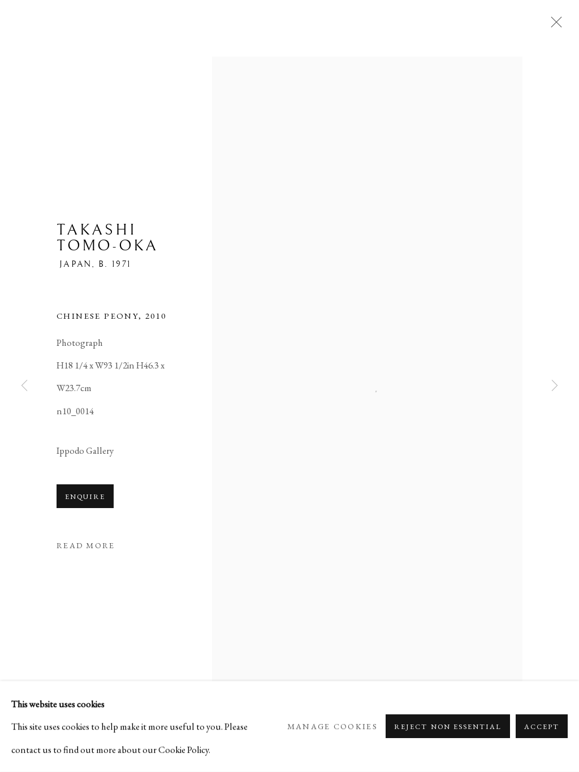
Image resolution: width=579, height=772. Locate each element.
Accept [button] (541, 727)
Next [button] (554, 386)
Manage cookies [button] (332, 727)
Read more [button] (86, 545)
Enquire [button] (85, 496)
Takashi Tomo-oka (107, 238)
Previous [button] (24, 386)
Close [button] (553, 25)
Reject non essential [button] (447, 727)
